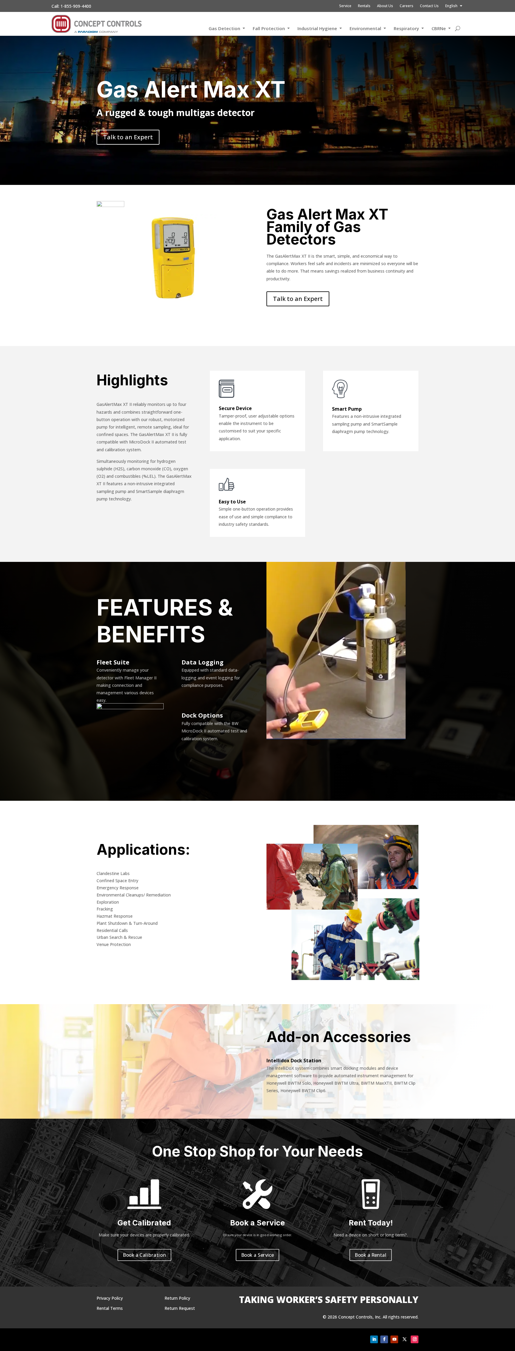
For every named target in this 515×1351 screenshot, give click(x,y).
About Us (385, 6)
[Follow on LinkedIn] (374, 1339)
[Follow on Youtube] (394, 1339)
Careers (406, 6)
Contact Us (429, 6)
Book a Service (257, 1255)
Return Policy (177, 1298)
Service (345, 6)
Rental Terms (110, 1308)
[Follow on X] (404, 1339)
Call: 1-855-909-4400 (71, 6)
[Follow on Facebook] (384, 1339)
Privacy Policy (110, 1298)
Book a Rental (371, 1255)
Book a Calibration (144, 1255)
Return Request (180, 1308)
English (451, 6)
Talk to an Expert (128, 137)
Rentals (364, 6)
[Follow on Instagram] (414, 1339)
